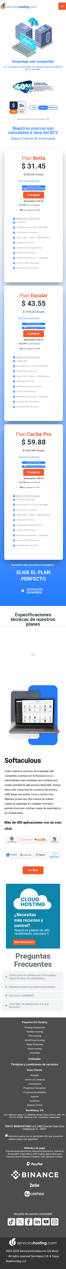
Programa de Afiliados (34, 1092)
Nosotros (34, 1100)
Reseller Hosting (34, 1031)
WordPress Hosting (35, 1040)
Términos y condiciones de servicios (34, 1064)
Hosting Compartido (34, 1027)
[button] (33, 108)
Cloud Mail (34, 1052)
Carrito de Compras (35, 1079)
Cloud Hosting (34, 1048)
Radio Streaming (34, 1044)
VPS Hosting (34, 1035)
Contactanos (34, 1083)
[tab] (33, 977)
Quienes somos (34, 1105)
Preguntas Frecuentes (35, 1088)
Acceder (34, 1075)
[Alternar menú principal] (62, 6)
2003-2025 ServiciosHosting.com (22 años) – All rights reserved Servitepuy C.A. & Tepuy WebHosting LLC (32, 1256)
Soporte (34, 1096)
